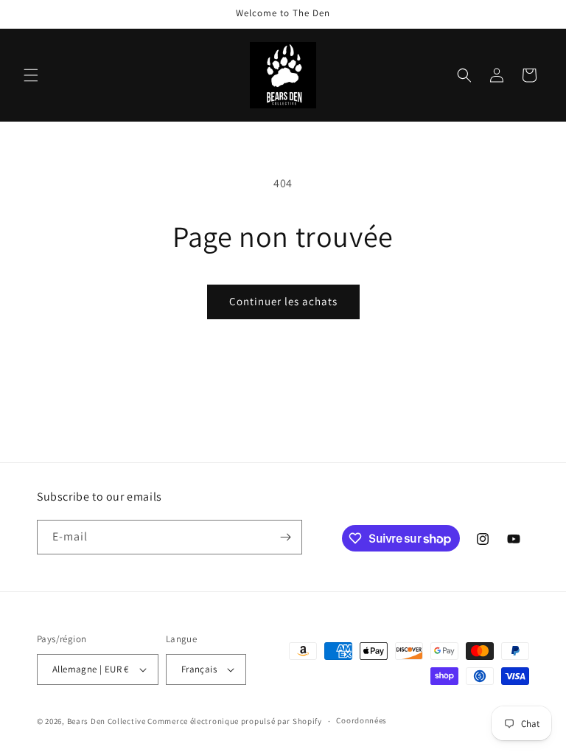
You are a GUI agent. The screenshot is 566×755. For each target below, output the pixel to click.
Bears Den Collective (106, 721)
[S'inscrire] (285, 537)
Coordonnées (361, 720)
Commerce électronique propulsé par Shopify (234, 721)
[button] (31, 75)
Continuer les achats (283, 301)
